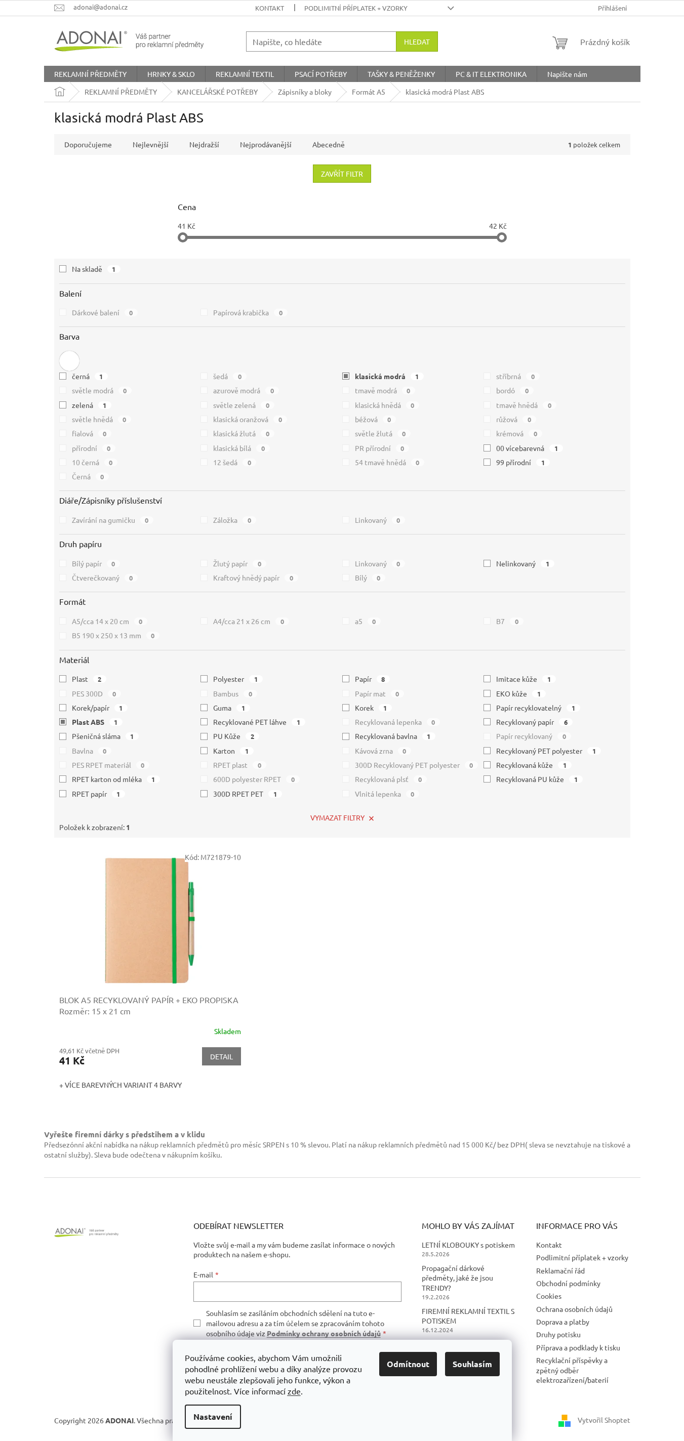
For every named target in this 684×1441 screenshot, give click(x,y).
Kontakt (269, 8)
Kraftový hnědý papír (253, 577)
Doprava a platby (562, 1321)
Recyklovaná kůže (531, 764)
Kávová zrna (381, 750)
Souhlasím (472, 1363)
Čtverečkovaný (102, 577)
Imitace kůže (523, 678)
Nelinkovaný (522, 563)
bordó (512, 390)
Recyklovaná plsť (388, 779)
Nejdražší (204, 144)
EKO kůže (518, 693)
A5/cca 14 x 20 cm (107, 621)
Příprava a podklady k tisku (578, 1347)
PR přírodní (380, 447)
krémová (516, 433)
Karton (231, 750)
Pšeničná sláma (103, 735)
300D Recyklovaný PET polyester (414, 764)
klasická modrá (387, 376)
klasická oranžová (247, 419)
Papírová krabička (248, 312)
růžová (513, 419)
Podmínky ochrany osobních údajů (324, 1333)
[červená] (69, 361)
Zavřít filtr (342, 173)
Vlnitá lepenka (385, 793)
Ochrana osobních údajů (574, 1308)
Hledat (417, 41)
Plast (87, 678)
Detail (221, 1056)
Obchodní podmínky (568, 1283)
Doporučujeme (88, 144)
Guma (229, 707)
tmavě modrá (383, 390)
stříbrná (515, 376)
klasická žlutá (241, 433)
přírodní (91, 447)
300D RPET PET (245, 793)
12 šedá (232, 462)
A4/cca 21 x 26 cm (248, 621)
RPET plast (237, 764)
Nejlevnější (151, 144)
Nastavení (212, 1416)
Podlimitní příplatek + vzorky (356, 8)
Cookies (548, 1295)
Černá (88, 476)
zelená (89, 404)
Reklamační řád (560, 1270)
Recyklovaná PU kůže (537, 779)
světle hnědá (99, 419)
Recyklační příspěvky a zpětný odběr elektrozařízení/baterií (572, 1369)
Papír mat (377, 693)
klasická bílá (239, 447)
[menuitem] (90, 74)
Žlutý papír (237, 563)
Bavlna (89, 750)
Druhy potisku (558, 1334)
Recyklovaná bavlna (393, 735)
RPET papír (96, 793)
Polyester (235, 678)
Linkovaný (377, 519)
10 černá (92, 462)
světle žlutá (380, 433)
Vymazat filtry (337, 817)
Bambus (232, 693)
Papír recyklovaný (531, 735)
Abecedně (328, 144)
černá (87, 376)
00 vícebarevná (527, 447)
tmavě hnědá (523, 404)
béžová (373, 419)
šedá (227, 376)
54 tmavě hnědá (387, 462)
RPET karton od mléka (113, 779)
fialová (89, 433)
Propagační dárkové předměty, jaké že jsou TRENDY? (457, 1277)
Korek (371, 707)
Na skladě (94, 268)
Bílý (368, 577)
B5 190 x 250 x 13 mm (113, 635)
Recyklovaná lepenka (395, 721)
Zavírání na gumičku (110, 519)
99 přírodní (520, 462)
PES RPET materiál (108, 764)
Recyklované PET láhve (256, 721)
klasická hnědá (385, 404)
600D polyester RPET (254, 779)
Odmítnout (408, 1363)
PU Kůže (233, 735)
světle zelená (241, 404)
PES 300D (94, 693)
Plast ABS (95, 721)
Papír (370, 678)
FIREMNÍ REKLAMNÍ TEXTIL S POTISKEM (468, 1315)
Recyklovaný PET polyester (546, 750)
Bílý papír (93, 563)
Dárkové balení (102, 312)
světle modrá (99, 390)
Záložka (232, 519)
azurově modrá (243, 390)
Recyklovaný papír (532, 721)
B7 (507, 621)
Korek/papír (97, 707)
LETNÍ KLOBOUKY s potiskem (468, 1244)
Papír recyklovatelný (535, 707)
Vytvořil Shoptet (604, 1419)
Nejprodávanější (266, 144)
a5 (365, 621)
